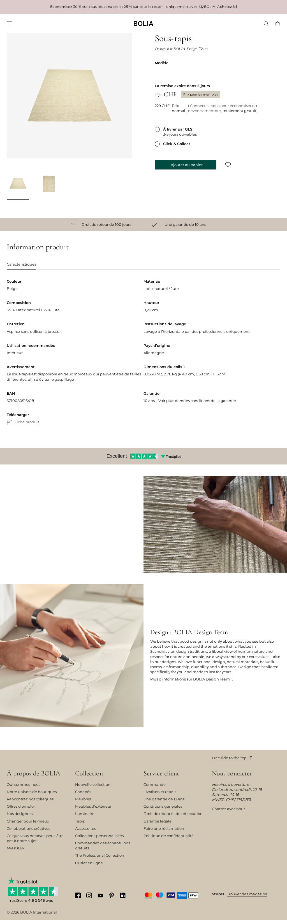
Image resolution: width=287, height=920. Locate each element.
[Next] (125, 184)
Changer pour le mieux (28, 821)
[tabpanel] (143, 357)
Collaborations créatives (28, 828)
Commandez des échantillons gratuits (102, 845)
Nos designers (20, 813)
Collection (89, 773)
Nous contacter (232, 773)
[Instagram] (89, 895)
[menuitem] (9, 23)
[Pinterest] (111, 895)
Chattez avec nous (228, 809)
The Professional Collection (99, 855)
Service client (161, 773)
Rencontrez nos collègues (30, 799)
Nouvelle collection (92, 784)
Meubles (83, 799)
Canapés (83, 791)
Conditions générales (163, 806)
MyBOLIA (15, 848)
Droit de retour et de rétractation (173, 813)
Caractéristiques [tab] (21, 264)
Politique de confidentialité (169, 835)
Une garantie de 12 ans (164, 799)
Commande (155, 784)
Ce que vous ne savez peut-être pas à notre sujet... (35, 838)
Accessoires (85, 828)
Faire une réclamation (164, 828)
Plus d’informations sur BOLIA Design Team (190, 679)
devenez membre (204, 110)
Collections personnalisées (99, 835)
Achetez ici (227, 6)
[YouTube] (100, 895)
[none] (143, 23)
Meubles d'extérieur (93, 806)
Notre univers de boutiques (32, 791)
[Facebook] (78, 895)
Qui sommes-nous (23, 784)
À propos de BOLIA (33, 773)
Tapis (80, 821)
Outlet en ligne (89, 863)
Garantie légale (158, 821)
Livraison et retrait (160, 791)
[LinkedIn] (123, 895)
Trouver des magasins (247, 894)
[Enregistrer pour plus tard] (228, 165)
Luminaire (84, 813)
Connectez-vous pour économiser (220, 105)
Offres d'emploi (21, 806)
